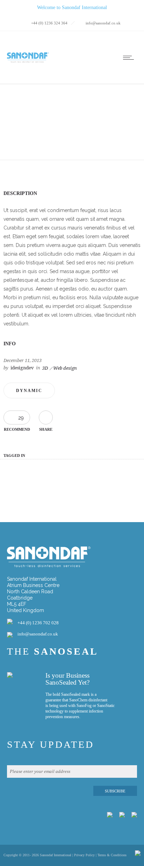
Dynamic (29, 390)
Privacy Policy (84, 855)
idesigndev (22, 367)
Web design (65, 368)
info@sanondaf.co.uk (37, 634)
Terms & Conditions (112, 855)
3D (45, 368)
